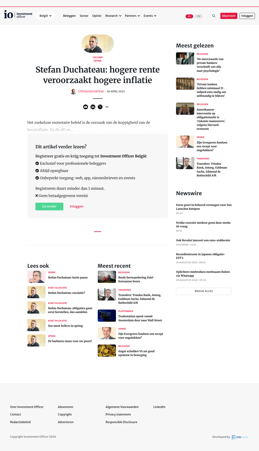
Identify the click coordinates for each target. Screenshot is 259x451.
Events (148, 16)
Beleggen (69, 16)
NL (189, 16)
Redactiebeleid (20, 422)
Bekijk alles (204, 291)
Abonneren (65, 407)
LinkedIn (159, 407)
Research (111, 16)
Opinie (96, 16)
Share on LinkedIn (92, 106)
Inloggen (247, 16)
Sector (84, 16)
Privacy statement (118, 414)
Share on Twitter (100, 106)
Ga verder (49, 206)
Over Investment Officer (27, 407)
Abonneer (229, 16)
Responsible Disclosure (121, 422)
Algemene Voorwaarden (122, 407)
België (43, 16)
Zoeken (214, 16)
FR (198, 16)
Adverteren (65, 422)
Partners (131, 16)
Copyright (65, 414)
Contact (15, 414)
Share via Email (85, 106)
